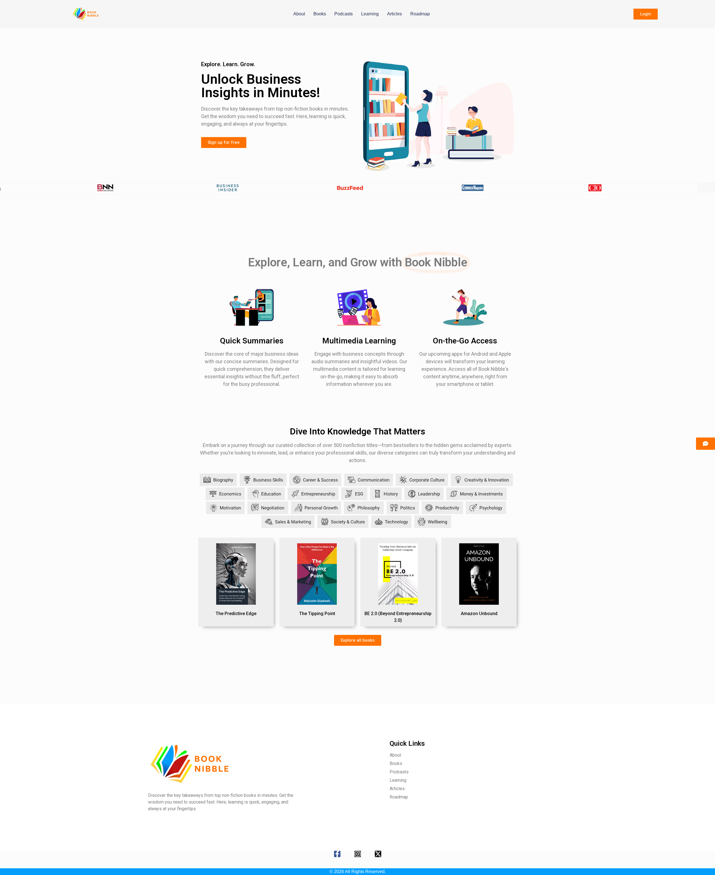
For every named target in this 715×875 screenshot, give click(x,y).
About (299, 13)
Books (319, 13)
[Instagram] (357, 854)
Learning (370, 13)
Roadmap (420, 13)
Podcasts (343, 13)
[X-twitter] (378, 854)
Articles (394, 13)
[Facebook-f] (337, 854)
